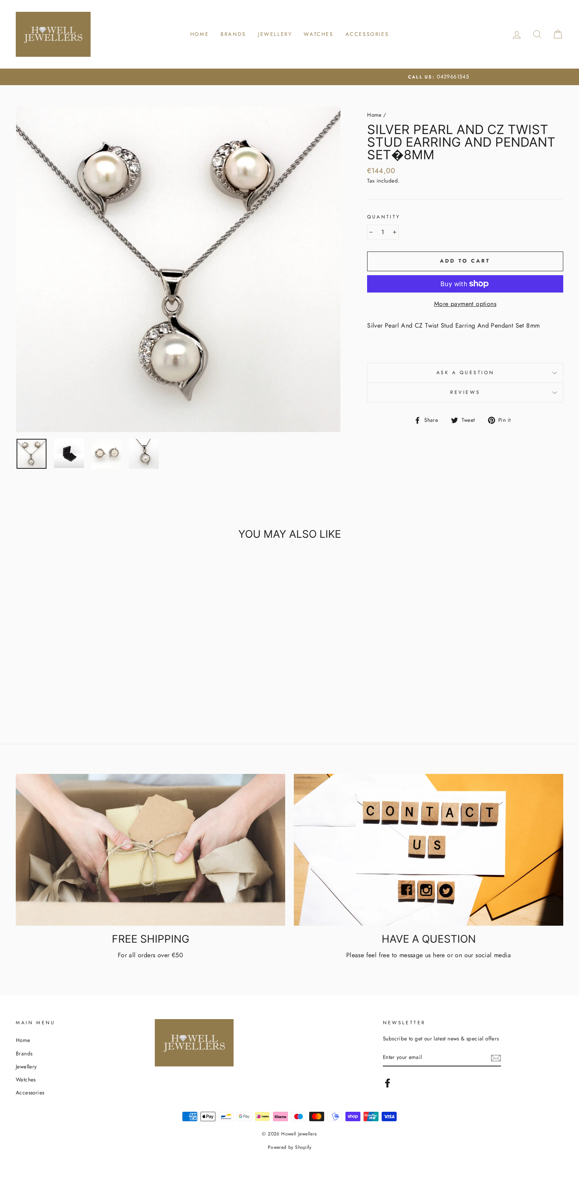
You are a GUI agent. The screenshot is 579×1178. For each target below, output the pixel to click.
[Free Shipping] (150, 850)
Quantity (384, 216)
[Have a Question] (428, 850)
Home (199, 34)
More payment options (465, 303)
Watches (318, 34)
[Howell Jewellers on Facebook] (387, 1083)
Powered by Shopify (289, 1147)
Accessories (367, 34)
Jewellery (275, 34)
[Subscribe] (496, 1058)
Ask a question (465, 372)
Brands (233, 34)
